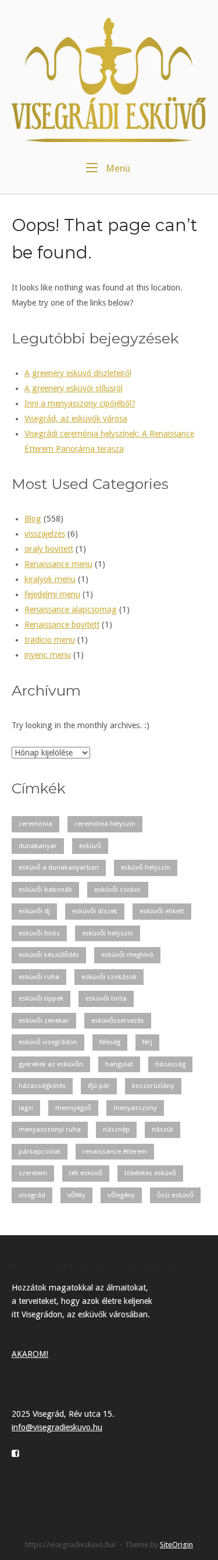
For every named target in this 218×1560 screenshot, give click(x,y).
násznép (116, 1129)
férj (147, 1042)
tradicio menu (49, 639)
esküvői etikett (162, 911)
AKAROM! (30, 1354)
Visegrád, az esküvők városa (75, 418)
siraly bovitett (48, 549)
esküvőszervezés (117, 1020)
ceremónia (35, 824)
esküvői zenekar (44, 1020)
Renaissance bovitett (61, 624)
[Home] (109, 79)
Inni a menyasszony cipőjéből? (79, 403)
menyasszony (135, 1108)
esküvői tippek (41, 998)
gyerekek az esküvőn (51, 1064)
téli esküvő (85, 1173)
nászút (162, 1129)
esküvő (90, 846)
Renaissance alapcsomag (70, 609)
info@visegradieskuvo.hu (57, 1427)
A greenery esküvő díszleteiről (77, 373)
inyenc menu (47, 655)
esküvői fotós (39, 933)
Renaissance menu (58, 564)
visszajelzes (44, 533)
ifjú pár (99, 1086)
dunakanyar (38, 846)
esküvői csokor (117, 889)
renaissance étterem (115, 1151)
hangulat (119, 1064)
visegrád (32, 1195)
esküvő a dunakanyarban (59, 867)
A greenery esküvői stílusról (73, 388)
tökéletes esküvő (150, 1173)
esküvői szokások (109, 977)
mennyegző (73, 1108)
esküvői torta (106, 998)
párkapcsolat (39, 1151)
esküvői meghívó (127, 955)
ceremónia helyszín (104, 824)
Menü (116, 168)
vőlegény (121, 1195)
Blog (32, 518)
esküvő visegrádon (48, 1042)
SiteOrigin (176, 1544)
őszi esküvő (175, 1195)
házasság (170, 1064)
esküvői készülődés (49, 955)
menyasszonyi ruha (50, 1129)
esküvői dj (34, 911)
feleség (109, 1042)
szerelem (33, 1173)
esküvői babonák (45, 889)
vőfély (76, 1195)
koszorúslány (153, 1086)
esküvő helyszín (145, 867)
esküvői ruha (39, 977)
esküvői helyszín (107, 933)
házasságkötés (42, 1086)
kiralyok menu (50, 579)
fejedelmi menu (52, 594)
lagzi (26, 1108)
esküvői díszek (94, 911)
